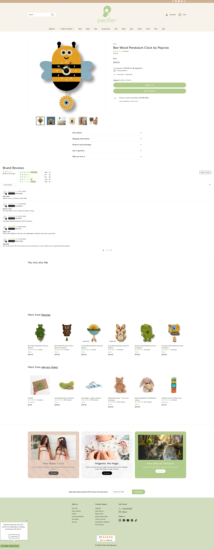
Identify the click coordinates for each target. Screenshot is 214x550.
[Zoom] (67, 76)
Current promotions (78, 516)
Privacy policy (99, 524)
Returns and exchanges (81, 145)
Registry (52, 29)
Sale (163, 29)
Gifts (148, 29)
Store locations (76, 511)
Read (123, 29)
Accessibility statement (102, 522)
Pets (156, 29)
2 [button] (106, 250)
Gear (131, 29)
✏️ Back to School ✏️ (67, 29)
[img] (13, 191)
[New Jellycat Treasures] (160, 447)
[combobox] (42, 14)
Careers (74, 513)
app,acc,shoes (49, 366)
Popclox (115, 53)
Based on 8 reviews (9, 173)
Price (115, 58)
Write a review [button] (205, 172)
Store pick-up (99, 511)
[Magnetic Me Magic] (107, 447)
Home (140, 29)
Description (77, 133)
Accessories (106, 29)
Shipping (115, 80)
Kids (95, 29)
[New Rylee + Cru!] (53, 447)
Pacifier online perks (101, 516)
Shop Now (53, 473)
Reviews (74, 522)
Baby (88, 29)
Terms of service (100, 519)
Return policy (99, 513)
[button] (117, 51)
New (80, 29)
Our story (75, 508)
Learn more (14, 536)
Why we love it (78, 156)
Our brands (75, 519)
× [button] (26, 521)
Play (116, 29)
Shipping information (81, 139)
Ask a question (78, 151)
